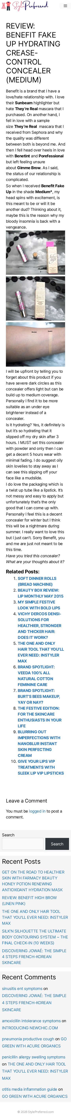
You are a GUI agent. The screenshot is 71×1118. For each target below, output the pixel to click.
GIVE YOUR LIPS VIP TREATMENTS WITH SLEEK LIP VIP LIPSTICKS (41, 767)
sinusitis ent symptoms (22, 988)
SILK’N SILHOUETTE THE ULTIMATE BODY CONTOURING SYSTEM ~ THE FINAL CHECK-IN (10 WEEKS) (35, 937)
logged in (37, 811)
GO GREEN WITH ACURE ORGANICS (34, 1096)
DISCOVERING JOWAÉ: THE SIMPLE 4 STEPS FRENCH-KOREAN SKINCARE (34, 956)
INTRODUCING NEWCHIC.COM (30, 1028)
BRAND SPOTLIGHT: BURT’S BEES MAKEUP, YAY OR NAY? (39, 696)
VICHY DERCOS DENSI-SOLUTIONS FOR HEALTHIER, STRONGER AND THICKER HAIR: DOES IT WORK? (39, 626)
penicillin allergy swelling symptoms (33, 1057)
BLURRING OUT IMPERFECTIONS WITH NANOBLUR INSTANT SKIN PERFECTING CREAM (39, 744)
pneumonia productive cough (28, 1039)
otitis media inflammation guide (29, 1089)
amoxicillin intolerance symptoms (31, 1020)
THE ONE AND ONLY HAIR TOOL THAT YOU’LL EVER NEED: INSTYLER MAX (35, 917)
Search (8, 835)
